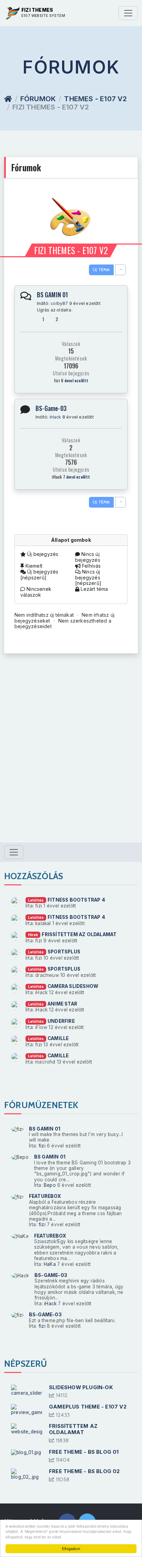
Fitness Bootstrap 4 (76, 900)
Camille (58, 1038)
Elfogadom (71, 1548)
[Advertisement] (71, 755)
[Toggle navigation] (128, 13)
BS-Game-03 (51, 408)
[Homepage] (8, 99)
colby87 (59, 303)
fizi (42, 1145)
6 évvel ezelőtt (75, 380)
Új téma (101, 269)
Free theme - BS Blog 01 (84, 1452)
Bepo (50, 1185)
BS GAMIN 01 (52, 294)
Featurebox (45, 1196)
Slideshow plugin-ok (81, 1387)
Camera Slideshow (73, 986)
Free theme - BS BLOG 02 (84, 1471)
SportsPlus (64, 951)
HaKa (50, 1264)
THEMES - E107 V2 (95, 99)
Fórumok (38, 99)
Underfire (61, 1021)
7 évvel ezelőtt (76, 476)
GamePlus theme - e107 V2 (87, 1407)
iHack (55, 417)
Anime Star (62, 1004)
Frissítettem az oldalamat (79, 934)
